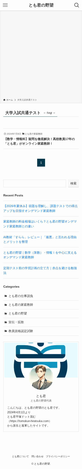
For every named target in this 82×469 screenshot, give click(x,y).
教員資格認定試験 (21, 331)
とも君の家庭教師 (21, 304)
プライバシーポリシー (58, 456)
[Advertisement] (41, 55)
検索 (73, 183)
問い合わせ (37, 456)
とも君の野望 (41, 5)
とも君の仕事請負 (21, 296)
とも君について (20, 456)
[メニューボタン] (5, 5)
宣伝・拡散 (16, 322)
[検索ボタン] (77, 5)
